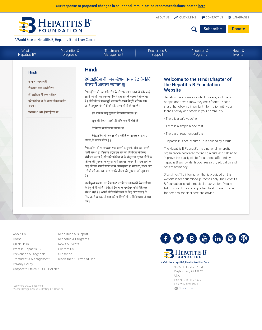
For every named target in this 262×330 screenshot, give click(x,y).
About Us (162, 17)
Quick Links (187, 17)
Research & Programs (199, 52)
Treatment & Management (113, 52)
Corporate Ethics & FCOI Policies (36, 269)
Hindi (32, 72)
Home (17, 239)
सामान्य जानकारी (37, 81)
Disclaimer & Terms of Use (76, 259)
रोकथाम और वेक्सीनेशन (41, 88)
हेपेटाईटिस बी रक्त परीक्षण (42, 94)
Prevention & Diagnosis (69, 52)
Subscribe (213, 29)
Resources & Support (157, 52)
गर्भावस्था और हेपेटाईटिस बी (43, 112)
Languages (241, 17)
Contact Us (214, 17)
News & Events (238, 52)
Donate (238, 29)
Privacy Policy (23, 264)
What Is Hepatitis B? (27, 52)
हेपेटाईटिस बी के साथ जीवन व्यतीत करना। (47, 103)
